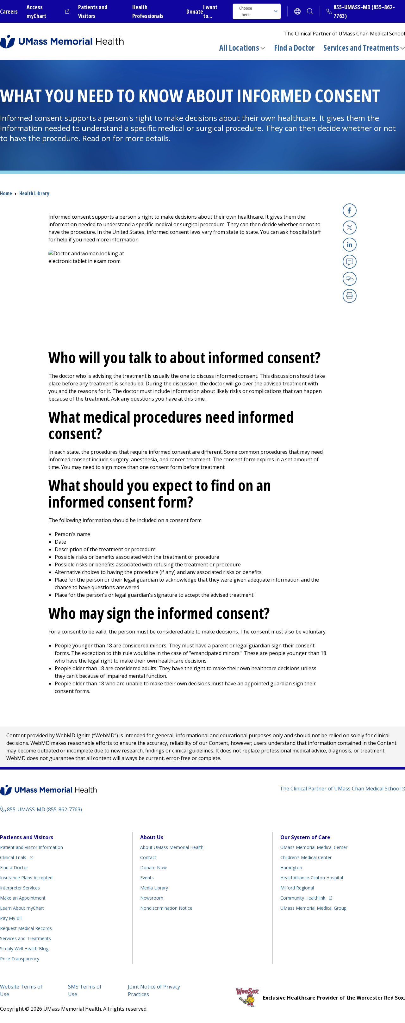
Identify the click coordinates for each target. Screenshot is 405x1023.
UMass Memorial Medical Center (313, 847)
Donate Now (153, 867)
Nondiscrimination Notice (166, 908)
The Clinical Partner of (342, 788)
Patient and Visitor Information (31, 847)
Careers (9, 11)
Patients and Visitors (26, 837)
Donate (194, 11)
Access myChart (48, 11)
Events (147, 878)
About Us (151, 837)
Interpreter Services (20, 888)
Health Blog (24, 948)
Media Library (154, 888)
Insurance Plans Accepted (26, 878)
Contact (148, 857)
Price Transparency (19, 959)
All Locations (239, 47)
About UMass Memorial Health (171, 847)
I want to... (210, 11)
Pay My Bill (11, 918)
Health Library (34, 193)
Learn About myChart (22, 908)
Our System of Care (305, 837)
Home (6, 193)
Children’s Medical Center (306, 857)
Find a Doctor (294, 47)
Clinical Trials (16, 857)
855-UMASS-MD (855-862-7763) (44, 809)
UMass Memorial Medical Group (313, 908)
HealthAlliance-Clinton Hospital (311, 878)
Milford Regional (297, 888)
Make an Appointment (23, 898)
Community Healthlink (302, 898)
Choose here (245, 11)
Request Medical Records (26, 928)
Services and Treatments (361, 47)
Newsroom (151, 898)
